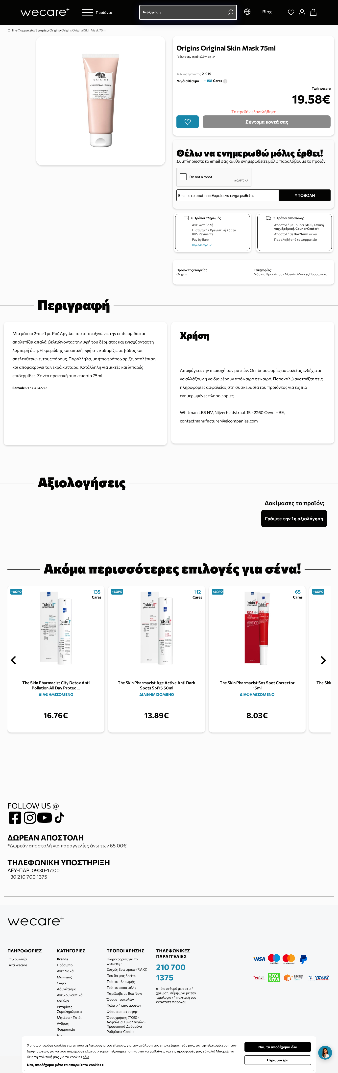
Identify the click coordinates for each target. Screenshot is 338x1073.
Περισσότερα (200, 244)
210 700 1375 (171, 972)
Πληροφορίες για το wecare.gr (122, 961)
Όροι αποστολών (120, 999)
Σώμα (61, 983)
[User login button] (301, 12)
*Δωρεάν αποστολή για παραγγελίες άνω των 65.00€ (67, 845)
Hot (60, 1035)
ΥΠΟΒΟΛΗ (305, 195)
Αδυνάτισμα (66, 989)
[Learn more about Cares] (225, 81)
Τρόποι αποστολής (121, 987)
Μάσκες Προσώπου (311, 274)
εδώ (86, 1057)
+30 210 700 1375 (27, 877)
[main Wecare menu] (87, 12)
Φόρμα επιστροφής (122, 1011)
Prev (13, 660)
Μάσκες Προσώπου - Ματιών (275, 274)
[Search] (279, 12)
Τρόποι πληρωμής (121, 981)
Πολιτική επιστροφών (124, 1005)
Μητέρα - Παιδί (69, 1017)
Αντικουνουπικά (70, 995)
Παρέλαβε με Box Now (124, 993)
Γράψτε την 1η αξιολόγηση (193, 56)
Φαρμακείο (66, 1029)
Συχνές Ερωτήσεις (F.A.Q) (127, 969)
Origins (181, 274)
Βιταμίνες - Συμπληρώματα (69, 1009)
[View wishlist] (291, 12)
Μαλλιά (63, 1001)
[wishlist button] (187, 121)
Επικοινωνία (17, 959)
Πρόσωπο (64, 965)
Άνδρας (63, 1023)
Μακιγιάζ (64, 977)
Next (323, 660)
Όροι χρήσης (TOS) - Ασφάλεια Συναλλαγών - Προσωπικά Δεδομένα (126, 1021)
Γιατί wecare (17, 965)
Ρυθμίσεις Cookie (120, 1031)
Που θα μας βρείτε (121, 975)
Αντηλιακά (65, 971)
